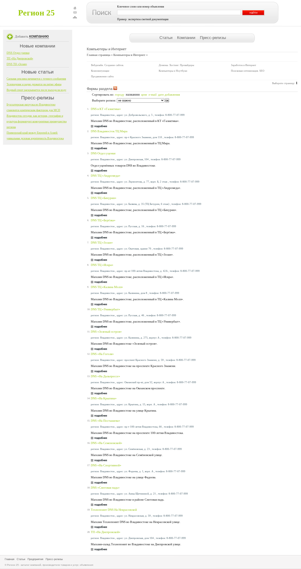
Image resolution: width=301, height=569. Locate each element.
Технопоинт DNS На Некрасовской (114, 509)
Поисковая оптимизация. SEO (247, 70)
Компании (187, 37)
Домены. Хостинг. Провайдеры (176, 65)
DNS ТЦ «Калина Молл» (107, 287)
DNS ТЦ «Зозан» (102, 242)
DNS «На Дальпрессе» (105, 376)
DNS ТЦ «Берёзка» (103, 220)
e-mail (153, 94)
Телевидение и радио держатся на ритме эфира (34, 84)
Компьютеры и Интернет (129, 55)
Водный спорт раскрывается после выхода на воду (36, 90)
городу (119, 94)
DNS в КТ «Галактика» (106, 109)
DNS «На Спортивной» (106, 465)
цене (144, 94)
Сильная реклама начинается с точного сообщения (36, 78)
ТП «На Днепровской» (105, 532)
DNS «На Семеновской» (106, 443)
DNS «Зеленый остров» (106, 331)
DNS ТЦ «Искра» (102, 265)
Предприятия (35, 559)
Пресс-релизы (213, 37)
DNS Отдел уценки (103, 153)
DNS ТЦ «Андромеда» (105, 175)
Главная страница (98, 55)
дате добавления (169, 94)
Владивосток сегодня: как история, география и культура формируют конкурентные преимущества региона (37, 121)
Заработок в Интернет (243, 65)
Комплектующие (100, 70)
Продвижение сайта (102, 76)
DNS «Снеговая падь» (105, 487)
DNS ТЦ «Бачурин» (103, 198)
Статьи (166, 37)
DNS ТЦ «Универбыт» (105, 309)
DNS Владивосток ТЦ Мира (109, 131)
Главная (9, 559)
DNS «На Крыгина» (104, 398)
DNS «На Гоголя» (102, 354)
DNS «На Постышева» (105, 420)
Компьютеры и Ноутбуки (173, 70)
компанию (39, 36)
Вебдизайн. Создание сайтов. (107, 65)
